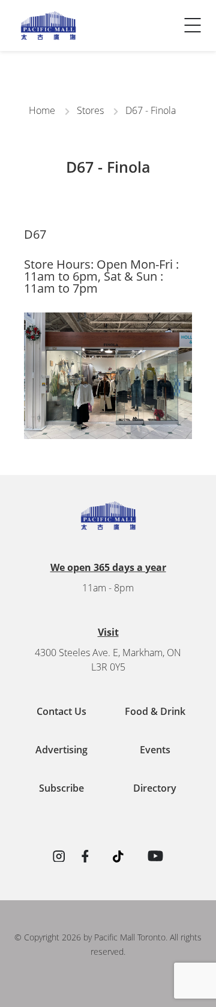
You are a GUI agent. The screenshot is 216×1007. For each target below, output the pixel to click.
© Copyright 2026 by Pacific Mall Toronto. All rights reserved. (108, 944)
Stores (90, 110)
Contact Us (41, 39)
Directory (154, 788)
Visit (108, 632)
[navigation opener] (193, 25)
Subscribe (61, 788)
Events (155, 749)
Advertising (61, 749)
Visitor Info (41, 15)
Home (42, 110)
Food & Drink (155, 711)
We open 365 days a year (108, 567)
